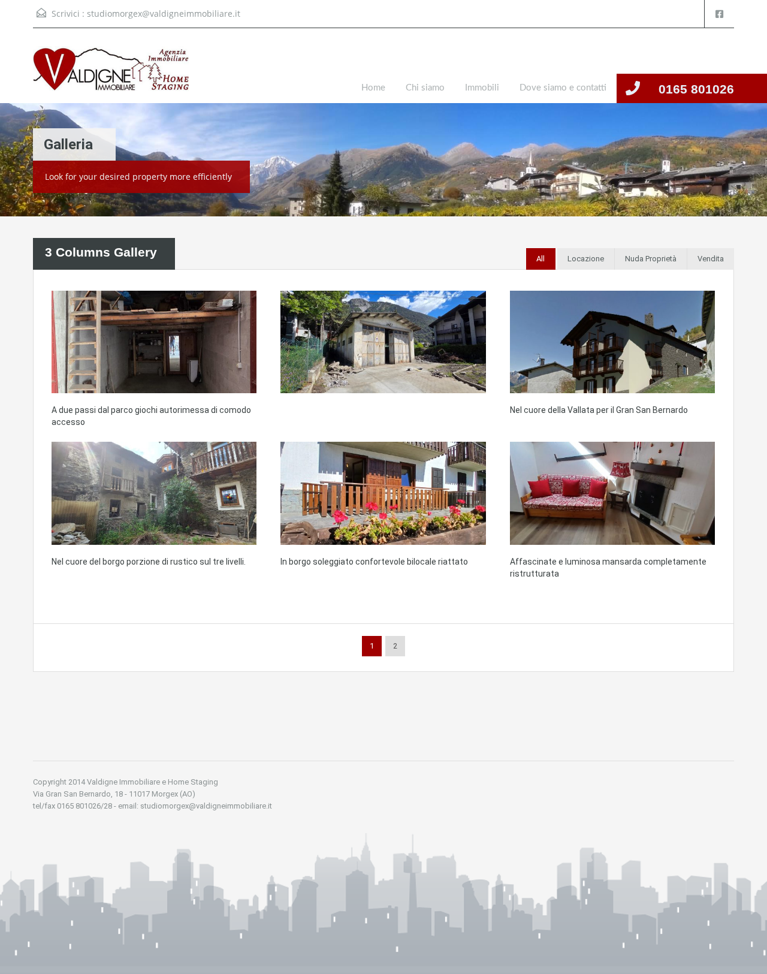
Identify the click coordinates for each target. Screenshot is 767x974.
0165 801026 (696, 89)
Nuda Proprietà (651, 258)
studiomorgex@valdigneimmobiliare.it (163, 13)
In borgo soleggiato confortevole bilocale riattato (374, 561)
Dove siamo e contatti (563, 87)
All (540, 258)
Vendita (710, 258)
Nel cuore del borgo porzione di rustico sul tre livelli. (149, 561)
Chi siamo (425, 87)
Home (373, 87)
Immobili (482, 87)
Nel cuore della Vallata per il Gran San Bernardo (599, 410)
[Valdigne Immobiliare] (111, 74)
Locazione (585, 258)
